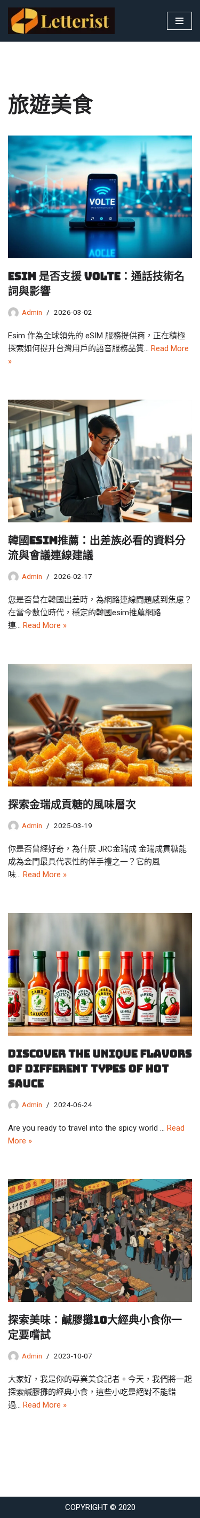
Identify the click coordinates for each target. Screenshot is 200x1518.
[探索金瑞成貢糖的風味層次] (100, 725)
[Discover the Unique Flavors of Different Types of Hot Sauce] (100, 974)
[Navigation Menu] (179, 21)
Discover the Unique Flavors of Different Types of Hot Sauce (100, 1069)
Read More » (45, 625)
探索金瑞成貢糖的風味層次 (72, 805)
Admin (32, 312)
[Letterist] (64, 20)
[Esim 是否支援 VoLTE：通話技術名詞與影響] (100, 197)
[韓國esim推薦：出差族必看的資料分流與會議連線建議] (100, 461)
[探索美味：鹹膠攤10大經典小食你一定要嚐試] (100, 1240)
